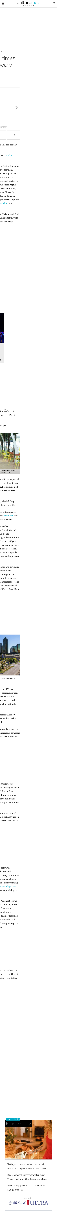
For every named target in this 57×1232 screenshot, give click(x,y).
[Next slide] (16, 108)
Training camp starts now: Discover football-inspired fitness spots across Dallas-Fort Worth (27, 1166)
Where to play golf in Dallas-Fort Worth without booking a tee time (26, 1187)
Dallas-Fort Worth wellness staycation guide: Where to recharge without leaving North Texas (27, 1177)
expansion (9, 515)
